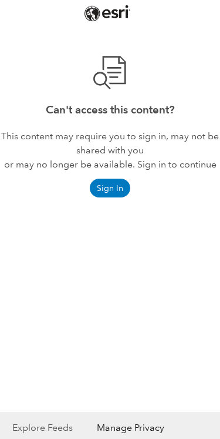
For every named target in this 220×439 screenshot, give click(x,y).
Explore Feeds (42, 427)
